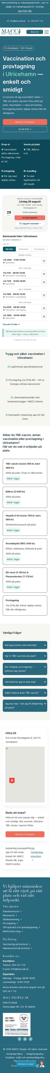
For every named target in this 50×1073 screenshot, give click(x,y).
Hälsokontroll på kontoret (16, 948)
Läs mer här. (25, 10)
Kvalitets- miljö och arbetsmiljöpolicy (25, 1057)
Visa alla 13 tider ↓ (11, 324)
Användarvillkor (14, 1053)
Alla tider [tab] (9, 249)
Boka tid (34, 32)
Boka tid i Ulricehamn (25, 122)
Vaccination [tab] (23, 249)
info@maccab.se (17, 21)
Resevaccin (9, 915)
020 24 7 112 (37, 21)
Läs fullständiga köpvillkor (37, 852)
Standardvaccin (11, 911)
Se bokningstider (30, 218)
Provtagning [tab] (39, 249)
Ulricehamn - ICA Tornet (19, 48)
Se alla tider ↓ (25, 129)
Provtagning (9, 923)
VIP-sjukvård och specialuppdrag (20, 927)
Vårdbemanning (11, 919)
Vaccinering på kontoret (15, 944)
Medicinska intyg (12, 931)
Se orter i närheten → (12, 240)
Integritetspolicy (34, 1053)
